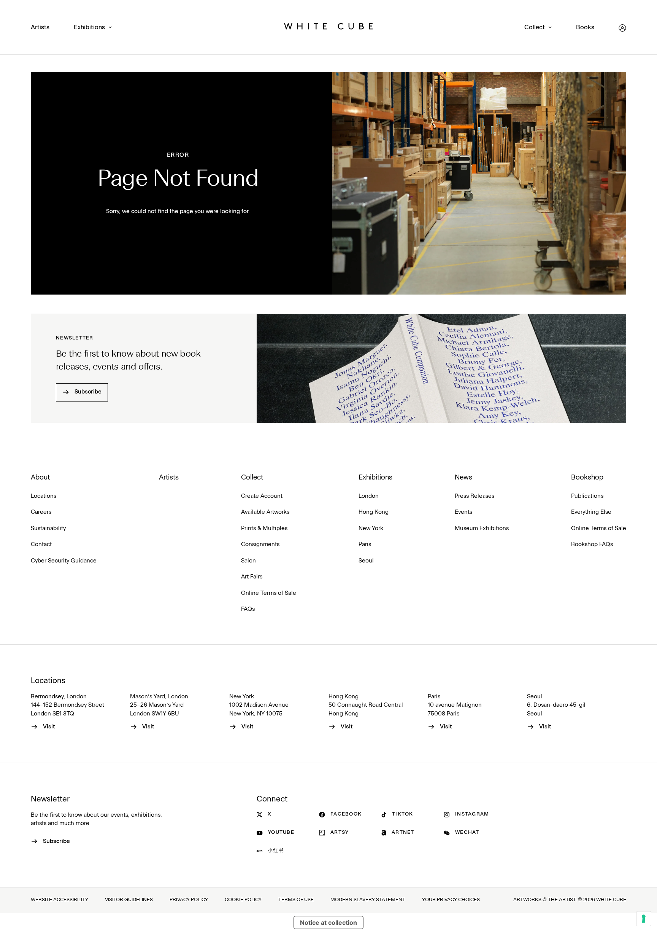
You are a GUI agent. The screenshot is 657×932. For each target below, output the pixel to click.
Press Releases (474, 496)
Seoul (366, 561)
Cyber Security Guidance (64, 561)
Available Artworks (265, 512)
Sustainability (48, 528)
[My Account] (622, 28)
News (463, 477)
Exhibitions (89, 27)
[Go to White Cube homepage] (328, 28)
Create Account (261, 496)
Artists (40, 27)
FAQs (248, 609)
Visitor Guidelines (129, 899)
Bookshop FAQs (592, 544)
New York (371, 528)
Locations (43, 496)
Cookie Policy (243, 899)
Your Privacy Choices (451, 899)
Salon (248, 561)
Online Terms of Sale (268, 593)
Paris (365, 544)
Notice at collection (328, 922)
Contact (41, 544)
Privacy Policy (189, 899)
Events (463, 512)
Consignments (260, 544)
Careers (41, 512)
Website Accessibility (59, 899)
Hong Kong (374, 512)
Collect (534, 27)
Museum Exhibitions (482, 528)
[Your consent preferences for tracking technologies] (643, 918)
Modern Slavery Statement (367, 899)
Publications (587, 496)
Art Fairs (251, 577)
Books (585, 27)
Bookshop (587, 477)
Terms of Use (296, 899)
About (40, 477)
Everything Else (591, 512)
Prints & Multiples (264, 528)
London (369, 496)
